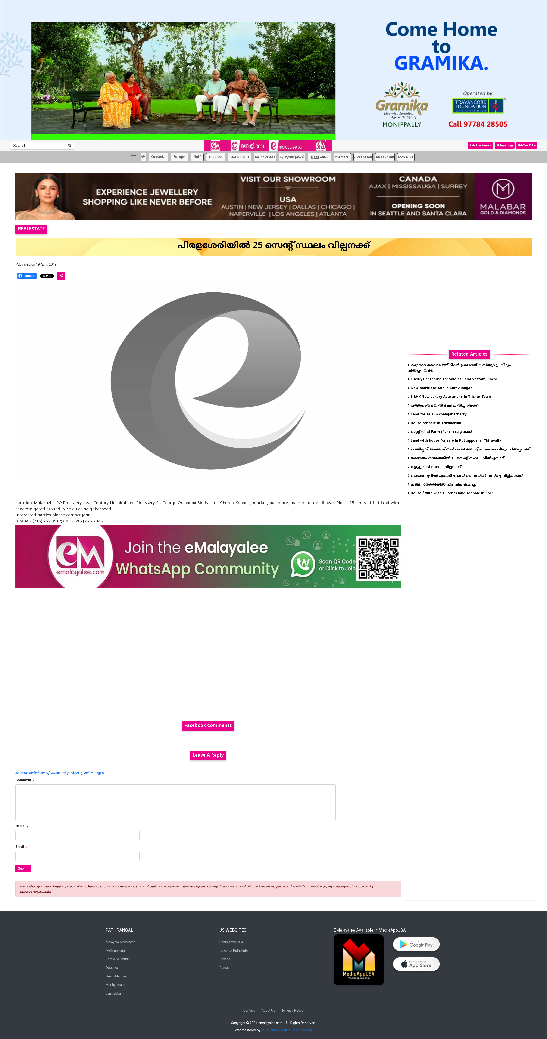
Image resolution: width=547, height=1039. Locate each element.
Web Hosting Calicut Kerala (291, 1030)
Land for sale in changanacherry (438, 414)
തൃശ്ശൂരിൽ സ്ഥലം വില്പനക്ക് (436, 467)
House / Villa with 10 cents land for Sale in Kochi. (453, 493)
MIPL (265, 1030)
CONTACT (406, 157)
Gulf (197, 157)
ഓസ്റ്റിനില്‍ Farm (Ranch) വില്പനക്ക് (441, 432)
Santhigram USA (231, 942)
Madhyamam (115, 985)
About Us (268, 1010)
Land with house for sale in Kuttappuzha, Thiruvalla (455, 441)
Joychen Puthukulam (234, 951)
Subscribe (385, 157)
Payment (342, 157)
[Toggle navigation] (133, 157)
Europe (179, 157)
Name (20, 826)
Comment (23, 780)
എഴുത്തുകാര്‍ (292, 157)
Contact (249, 1010)
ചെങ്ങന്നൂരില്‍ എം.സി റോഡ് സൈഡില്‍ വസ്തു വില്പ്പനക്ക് (466, 476)
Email (19, 847)
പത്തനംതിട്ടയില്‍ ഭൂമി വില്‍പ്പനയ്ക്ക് (444, 406)
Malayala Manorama (120, 942)
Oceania (158, 157)
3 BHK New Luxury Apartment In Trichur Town (450, 397)
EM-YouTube (527, 145)
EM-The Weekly (481, 145)
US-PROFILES (265, 157)
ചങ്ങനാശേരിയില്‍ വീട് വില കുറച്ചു (443, 485)
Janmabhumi (115, 993)
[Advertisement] (143, 652)
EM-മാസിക (504, 145)
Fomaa (224, 968)
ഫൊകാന (239, 157)
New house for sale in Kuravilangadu (442, 388)
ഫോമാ (215, 157)
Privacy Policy (292, 1010)
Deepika (112, 968)
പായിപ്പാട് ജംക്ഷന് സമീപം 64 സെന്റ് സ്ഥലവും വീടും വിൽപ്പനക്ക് (470, 449)
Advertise (363, 157)
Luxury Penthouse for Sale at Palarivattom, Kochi (453, 379)
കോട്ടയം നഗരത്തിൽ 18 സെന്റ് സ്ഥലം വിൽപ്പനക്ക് (457, 458)
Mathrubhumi (115, 951)
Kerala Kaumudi (117, 959)
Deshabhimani (116, 976)
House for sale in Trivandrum (435, 423)
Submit (23, 868)
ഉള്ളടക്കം (320, 157)
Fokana (224, 959)
